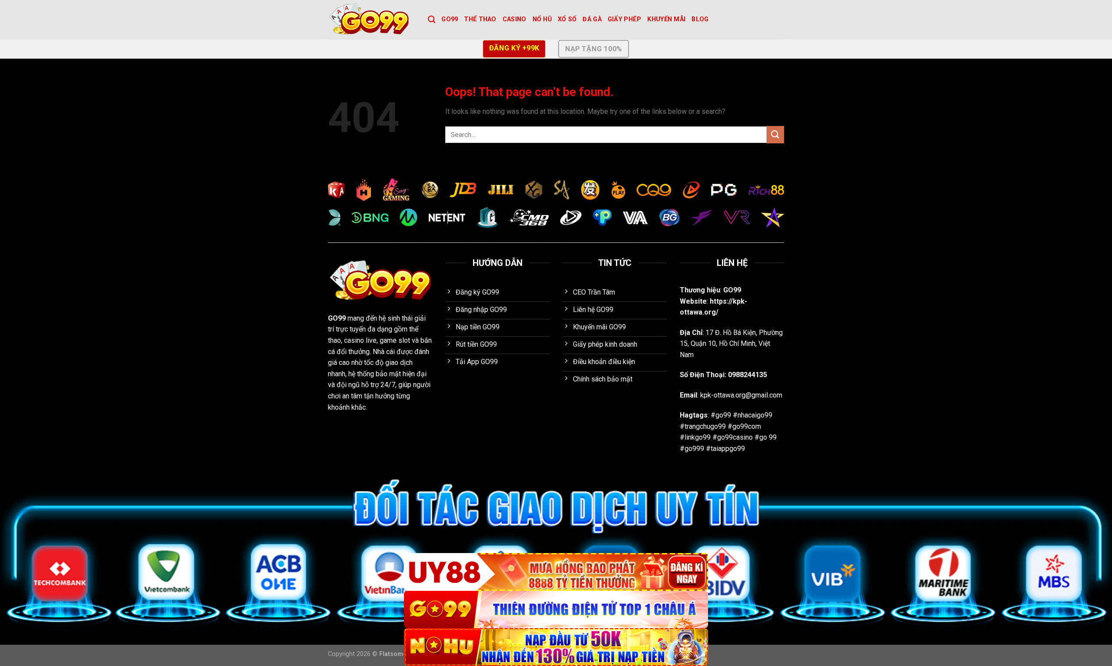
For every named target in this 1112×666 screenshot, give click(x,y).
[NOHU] (556, 647)
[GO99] (371, 19)
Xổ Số (567, 19)
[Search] (431, 20)
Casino (514, 19)
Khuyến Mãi (666, 19)
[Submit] (775, 134)
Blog (700, 19)
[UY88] (556, 572)
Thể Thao (480, 19)
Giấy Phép (625, 19)
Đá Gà (591, 19)
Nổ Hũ (542, 19)
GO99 (449, 19)
